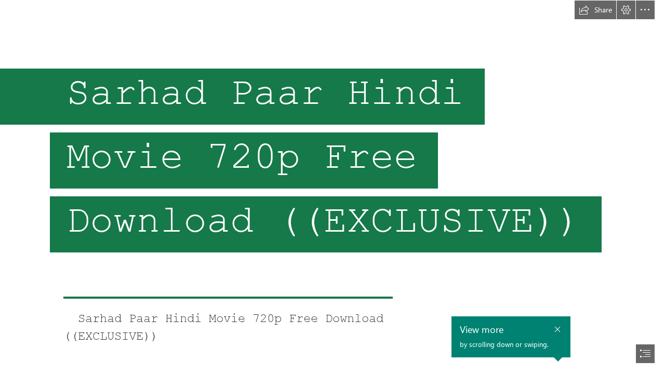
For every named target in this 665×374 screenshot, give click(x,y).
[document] (332, 187)
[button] (595, 10)
